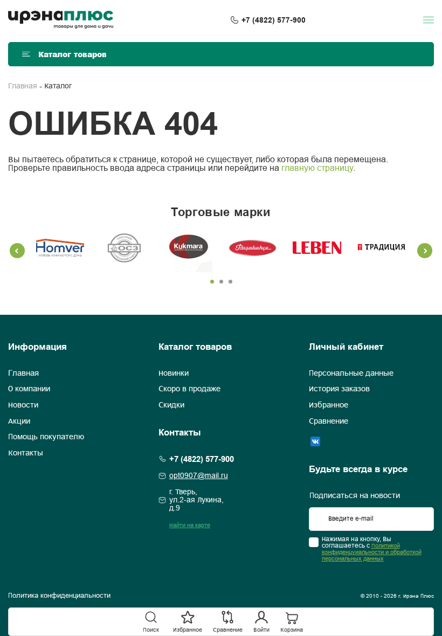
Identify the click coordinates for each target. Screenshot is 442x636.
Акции (19, 421)
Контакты (25, 453)
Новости (23, 405)
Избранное (328, 405)
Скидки (171, 405)
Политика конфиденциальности (59, 596)
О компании (29, 389)
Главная (22, 86)
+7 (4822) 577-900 (273, 20)
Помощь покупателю (46, 437)
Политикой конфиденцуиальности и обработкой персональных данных (372, 552)
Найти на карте (189, 525)
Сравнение (328, 421)
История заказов (339, 389)
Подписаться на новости (354, 496)
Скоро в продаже (189, 389)
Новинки (173, 373)
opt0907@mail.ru (198, 476)
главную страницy (317, 168)
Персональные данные (351, 373)
